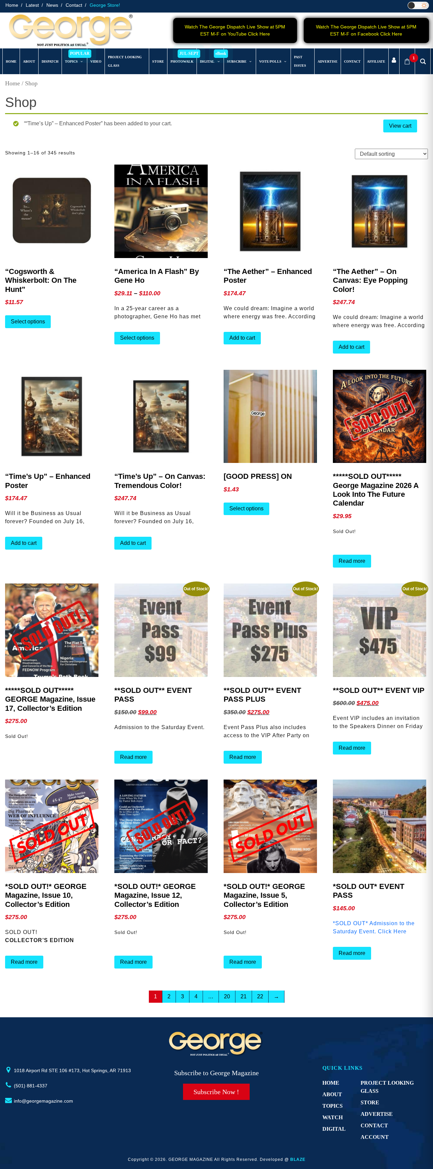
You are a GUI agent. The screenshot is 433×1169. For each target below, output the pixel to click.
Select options (28, 321)
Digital (334, 1129)
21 (244, 996)
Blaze (297, 1159)
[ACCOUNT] (394, 61)
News (52, 5)
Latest (32, 5)
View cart (400, 126)
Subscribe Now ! (216, 1092)
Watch (332, 1117)
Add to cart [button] (242, 338)
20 (227, 996)
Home (11, 5)
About (332, 1094)
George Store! (105, 5)
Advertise (377, 1114)
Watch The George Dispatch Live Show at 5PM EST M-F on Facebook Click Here (366, 30)
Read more (352, 561)
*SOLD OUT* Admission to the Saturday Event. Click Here (374, 927)
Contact (74, 5)
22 (260, 996)
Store (370, 1102)
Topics (332, 1106)
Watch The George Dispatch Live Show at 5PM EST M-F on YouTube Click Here (235, 30)
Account (375, 1137)
